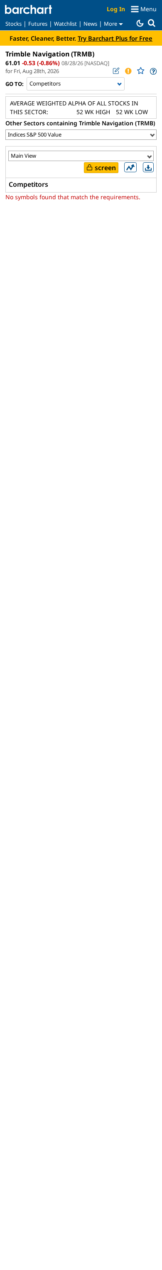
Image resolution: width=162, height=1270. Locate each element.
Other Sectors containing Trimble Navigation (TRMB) (80, 123)
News (90, 23)
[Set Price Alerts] (128, 71)
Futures (37, 23)
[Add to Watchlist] (140, 70)
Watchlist (65, 23)
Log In (116, 9)
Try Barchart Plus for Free (115, 38)
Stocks (13, 23)
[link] (153, 71)
